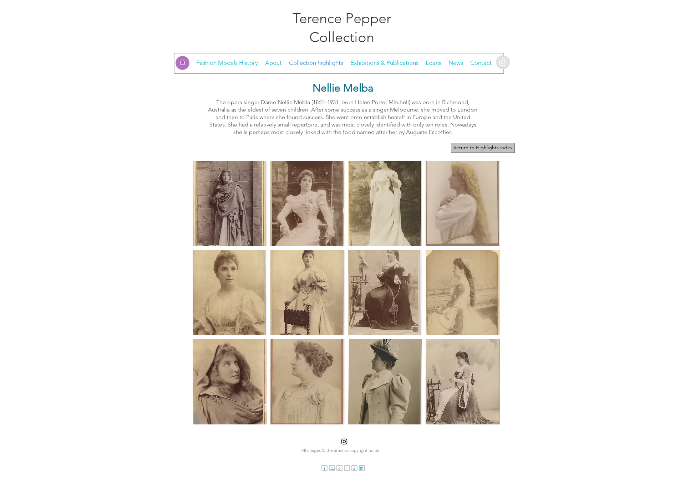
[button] (230, 203)
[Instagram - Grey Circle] (503, 62)
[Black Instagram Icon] (344, 441)
